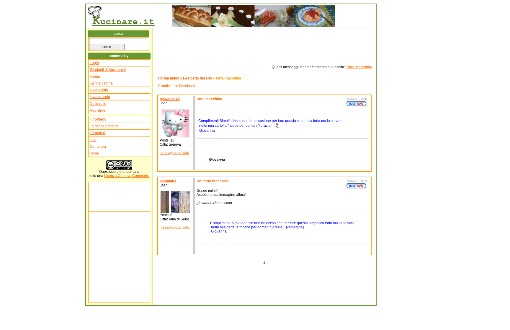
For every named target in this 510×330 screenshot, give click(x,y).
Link (93, 140)
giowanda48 (170, 99)
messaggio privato (174, 153)
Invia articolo (100, 97)
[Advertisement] (107, 196)
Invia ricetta (99, 90)
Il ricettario (98, 119)
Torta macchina (359, 67)
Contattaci (98, 146)
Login (94, 63)
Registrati (97, 110)
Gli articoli (98, 133)
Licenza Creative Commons (126, 176)
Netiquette (98, 104)
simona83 (168, 181)
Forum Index (168, 78)
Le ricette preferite (104, 126)
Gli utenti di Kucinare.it (108, 70)
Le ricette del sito (197, 78)
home (94, 153)
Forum (95, 76)
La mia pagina (101, 83)
